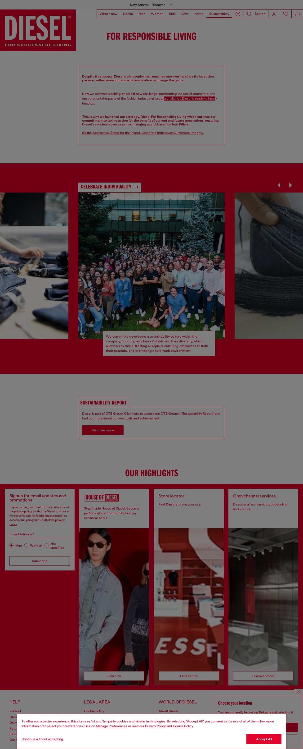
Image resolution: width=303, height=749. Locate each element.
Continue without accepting (42, 739)
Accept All (264, 739)
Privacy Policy (155, 726)
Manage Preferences (111, 726)
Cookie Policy (183, 726)
